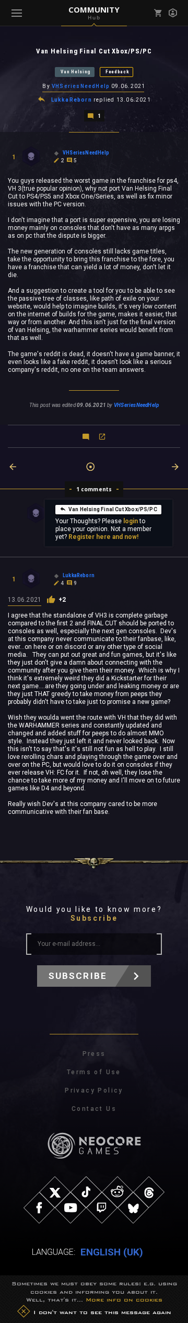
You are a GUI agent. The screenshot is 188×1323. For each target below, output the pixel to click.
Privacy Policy (94, 1090)
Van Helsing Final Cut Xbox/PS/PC (112, 509)
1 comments (94, 489)
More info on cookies (124, 1299)
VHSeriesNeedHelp (80, 86)
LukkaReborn (71, 100)
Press (94, 1053)
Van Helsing (76, 71)
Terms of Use (94, 1072)
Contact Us (94, 1108)
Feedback (117, 71)
